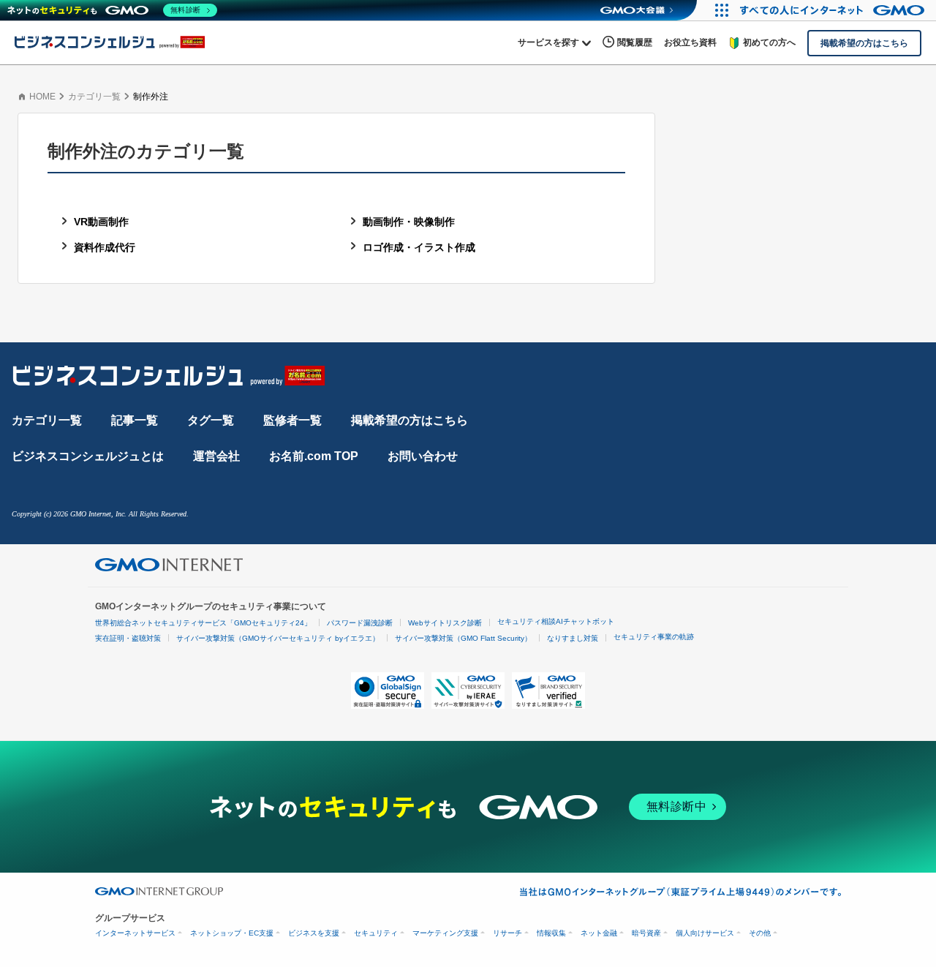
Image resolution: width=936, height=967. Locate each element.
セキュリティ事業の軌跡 (654, 637)
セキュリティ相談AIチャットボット (555, 621)
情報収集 (551, 933)
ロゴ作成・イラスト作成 (419, 247)
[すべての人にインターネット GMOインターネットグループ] (834, 10)
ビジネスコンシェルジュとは (88, 456)
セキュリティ (376, 933)
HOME (42, 96)
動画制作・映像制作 (409, 221)
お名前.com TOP (313, 456)
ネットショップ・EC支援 (231, 933)
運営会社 (216, 456)
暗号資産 (646, 933)
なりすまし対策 (572, 638)
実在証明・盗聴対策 (128, 638)
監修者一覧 (292, 420)
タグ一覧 (210, 420)
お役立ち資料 (690, 42)
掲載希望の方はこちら (409, 420)
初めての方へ (769, 42)
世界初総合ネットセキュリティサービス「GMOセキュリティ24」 (203, 623)
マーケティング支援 (445, 933)
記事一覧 (134, 420)
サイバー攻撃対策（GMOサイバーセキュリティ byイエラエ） (278, 638)
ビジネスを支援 (313, 933)
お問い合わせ (423, 456)
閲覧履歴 (634, 42)
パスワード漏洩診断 (360, 623)
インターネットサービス (135, 933)
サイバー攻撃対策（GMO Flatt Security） (463, 638)
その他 (760, 933)
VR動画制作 (101, 221)
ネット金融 (599, 933)
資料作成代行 (104, 247)
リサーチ (507, 933)
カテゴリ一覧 (94, 96)
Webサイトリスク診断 (445, 623)
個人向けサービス (705, 933)
